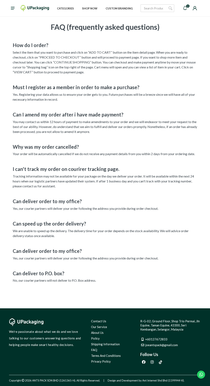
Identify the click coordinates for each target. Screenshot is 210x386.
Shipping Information (105, 344)
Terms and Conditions (106, 355)
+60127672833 (156, 339)
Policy (95, 338)
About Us (97, 332)
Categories (65, 8)
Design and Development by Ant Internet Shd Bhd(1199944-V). (146, 380)
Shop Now (89, 8)
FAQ (94, 350)
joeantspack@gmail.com (161, 345)
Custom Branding (119, 8)
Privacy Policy (101, 361)
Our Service (99, 327)
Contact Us (98, 321)
